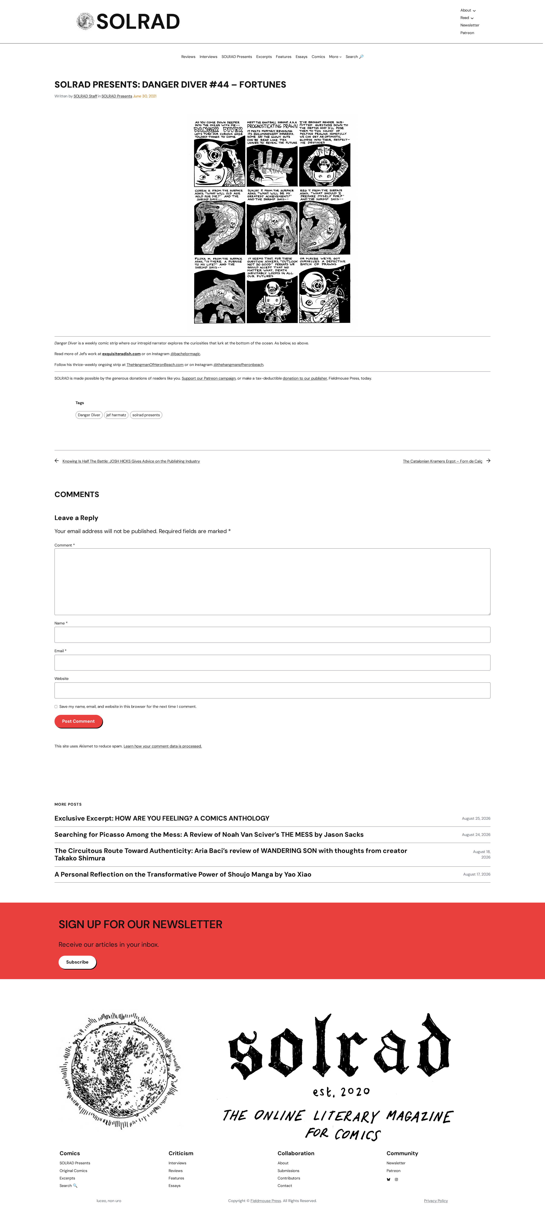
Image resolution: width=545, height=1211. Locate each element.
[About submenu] (474, 10)
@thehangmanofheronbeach (239, 364)
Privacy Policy (436, 1200)
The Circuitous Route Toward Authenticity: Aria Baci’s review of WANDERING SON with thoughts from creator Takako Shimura (230, 854)
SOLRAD (138, 21)
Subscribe (77, 962)
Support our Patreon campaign (209, 378)
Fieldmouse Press (266, 1200)
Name (60, 623)
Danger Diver (89, 415)
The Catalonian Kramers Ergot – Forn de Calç (442, 461)
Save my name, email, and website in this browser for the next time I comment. (127, 706)
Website (61, 678)
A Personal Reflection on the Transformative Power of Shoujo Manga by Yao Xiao (182, 874)
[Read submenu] (472, 18)
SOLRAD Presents (117, 96)
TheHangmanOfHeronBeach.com (155, 364)
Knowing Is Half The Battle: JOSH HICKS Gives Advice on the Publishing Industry (131, 461)
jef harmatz (116, 415)
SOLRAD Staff (85, 96)
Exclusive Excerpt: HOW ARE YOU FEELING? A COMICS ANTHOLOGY (162, 818)
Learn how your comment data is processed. (163, 746)
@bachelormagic (185, 353)
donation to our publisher (305, 378)
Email (60, 650)
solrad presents (146, 415)
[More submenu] (340, 57)
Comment (64, 545)
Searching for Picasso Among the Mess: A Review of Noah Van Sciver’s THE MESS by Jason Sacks (209, 834)
